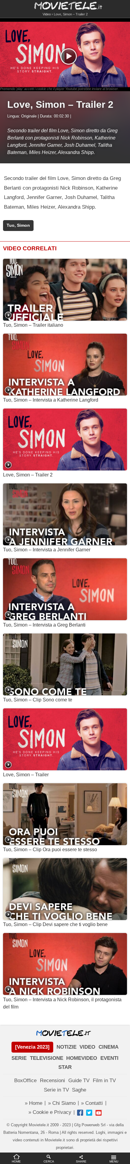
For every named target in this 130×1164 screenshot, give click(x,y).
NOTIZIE (66, 1047)
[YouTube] (99, 1113)
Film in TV (104, 1080)
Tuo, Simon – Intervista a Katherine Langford (50, 399)
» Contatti (92, 1103)
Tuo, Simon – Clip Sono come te (37, 699)
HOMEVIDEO (81, 1058)
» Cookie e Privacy (49, 1112)
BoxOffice (25, 1080)
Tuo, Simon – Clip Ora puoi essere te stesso (50, 849)
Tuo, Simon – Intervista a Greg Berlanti (44, 624)
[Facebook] (80, 1113)
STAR (65, 1067)
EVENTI (109, 1058)
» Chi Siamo (62, 1103)
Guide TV (78, 1080)
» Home (33, 1103)
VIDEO (87, 1047)
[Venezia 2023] (32, 1047)
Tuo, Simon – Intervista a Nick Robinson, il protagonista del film (62, 1003)
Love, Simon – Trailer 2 (28, 474)
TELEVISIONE (46, 1058)
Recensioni (52, 1080)
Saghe (79, 1090)
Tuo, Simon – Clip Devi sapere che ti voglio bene (55, 924)
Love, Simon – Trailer (26, 774)
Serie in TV (56, 1090)
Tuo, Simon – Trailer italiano (33, 325)
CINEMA (109, 1047)
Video (47, 14)
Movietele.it (65, 5)
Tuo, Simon (18, 225)
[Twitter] (89, 1113)
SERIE (19, 1058)
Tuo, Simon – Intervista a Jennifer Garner (46, 549)
